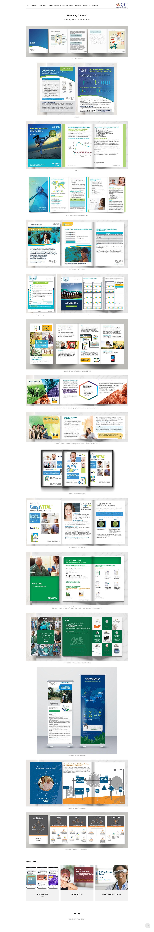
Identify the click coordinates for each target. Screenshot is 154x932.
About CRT (86, 6)
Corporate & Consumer (38, 6)
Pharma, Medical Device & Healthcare (60, 6)
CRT (27, 6)
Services (78, 6)
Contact (95, 6)
